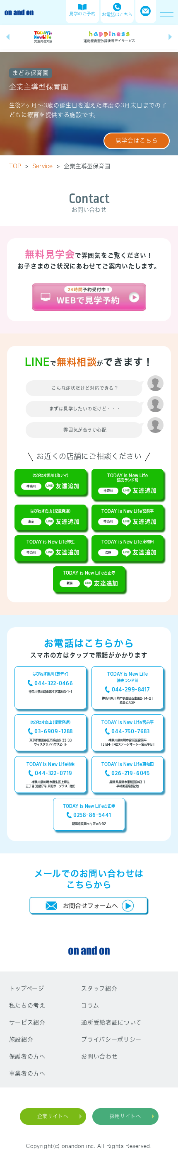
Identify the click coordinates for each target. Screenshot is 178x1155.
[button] (8, 37)
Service (46, 166)
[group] (43, 37)
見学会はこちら (136, 140)
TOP (18, 166)
